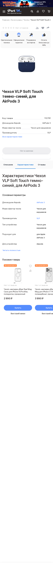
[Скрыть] (50, 3)
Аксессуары (16, 20)
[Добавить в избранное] (30, 266)
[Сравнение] (37, 12)
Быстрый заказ (18, 313)
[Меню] (4, 11)
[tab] (8, 165)
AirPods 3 (41, 202)
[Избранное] (43, 12)
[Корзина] (49, 12)
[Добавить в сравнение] (30, 270)
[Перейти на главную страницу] (14, 11)
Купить (18, 308)
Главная (5, 20)
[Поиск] (32, 11)
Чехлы (26, 20)
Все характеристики (12, 136)
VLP (38, 218)
